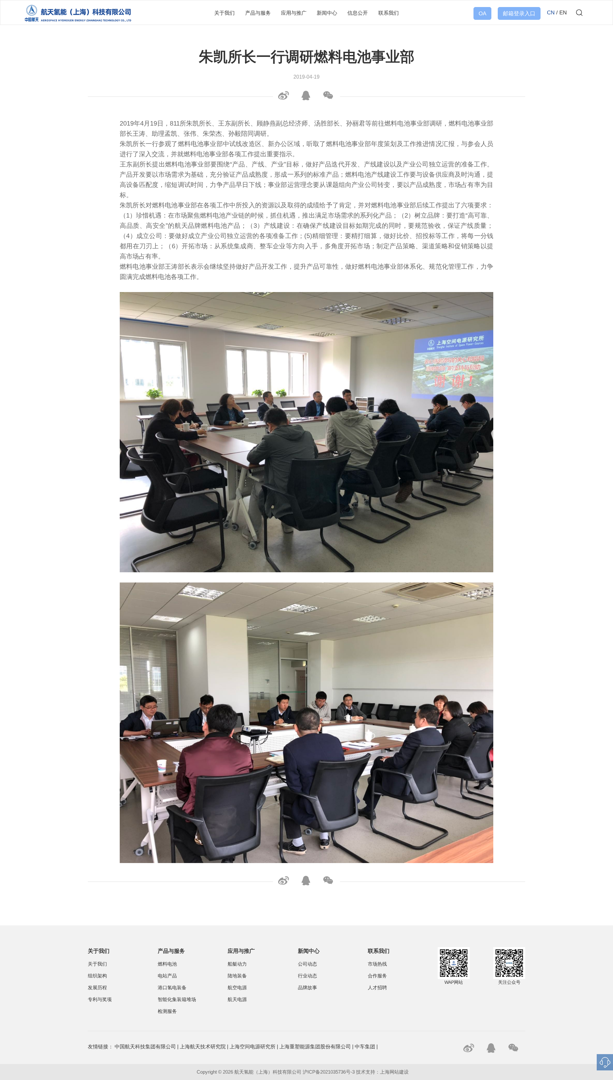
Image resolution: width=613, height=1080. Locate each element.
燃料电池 (167, 964)
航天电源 (237, 999)
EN (563, 13)
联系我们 (388, 13)
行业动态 (307, 975)
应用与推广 (293, 13)
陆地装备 (237, 975)
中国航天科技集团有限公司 (145, 1046)
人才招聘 (377, 987)
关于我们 (224, 13)
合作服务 (377, 975)
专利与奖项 (100, 999)
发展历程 (97, 987)
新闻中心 (327, 13)
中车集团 (365, 1046)
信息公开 (357, 13)
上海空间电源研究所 (253, 1046)
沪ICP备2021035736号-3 (329, 1072)
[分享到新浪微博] (282, 95)
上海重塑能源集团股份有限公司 (315, 1046)
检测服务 (167, 1011)
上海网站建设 (395, 1072)
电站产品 (167, 975)
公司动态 (307, 964)
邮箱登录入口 (519, 14)
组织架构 (97, 975)
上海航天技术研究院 (203, 1046)
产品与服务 (258, 13)
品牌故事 (307, 987)
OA (482, 14)
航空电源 (237, 987)
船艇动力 (237, 964)
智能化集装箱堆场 (177, 999)
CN (551, 13)
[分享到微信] (327, 95)
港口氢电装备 (172, 987)
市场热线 (377, 964)
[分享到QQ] (305, 95)
